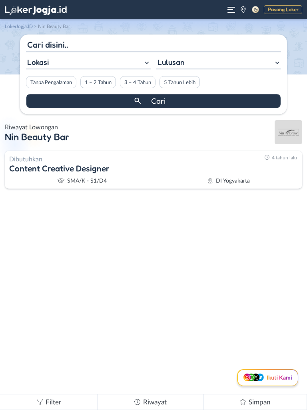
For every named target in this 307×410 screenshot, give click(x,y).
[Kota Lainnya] (243, 9)
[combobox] (88, 63)
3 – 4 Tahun (137, 82)
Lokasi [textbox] (38, 62)
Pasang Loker (283, 9)
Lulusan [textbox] (171, 62)
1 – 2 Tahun (98, 82)
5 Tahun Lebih (179, 82)
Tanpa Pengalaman (51, 82)
